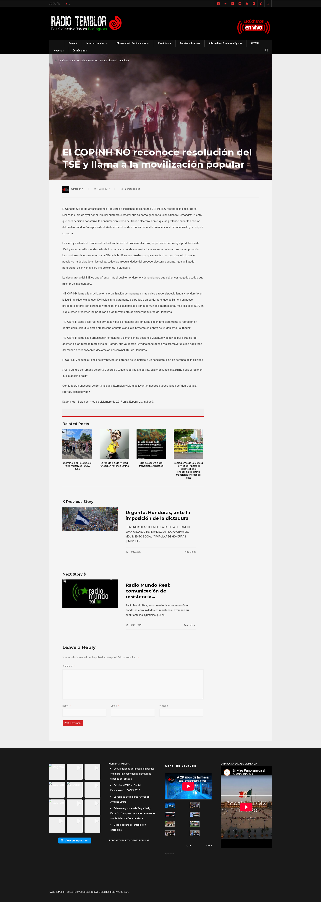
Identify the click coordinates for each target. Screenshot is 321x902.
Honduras (124, 60)
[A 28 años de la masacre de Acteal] (170, 805)
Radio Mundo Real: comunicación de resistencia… (148, 590)
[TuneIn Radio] (261, 3)
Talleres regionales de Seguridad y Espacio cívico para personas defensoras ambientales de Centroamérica (132, 813)
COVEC (255, 43)
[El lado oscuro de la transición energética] (151, 444)
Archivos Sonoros (190, 43)
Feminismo (164, 43)
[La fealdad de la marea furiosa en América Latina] (114, 444)
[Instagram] (239, 3)
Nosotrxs (59, 50)
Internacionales (95, 43)
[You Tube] (246, 3)
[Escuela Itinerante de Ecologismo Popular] (170, 824)
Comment (68, 666)
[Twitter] (225, 3)
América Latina (67, 60)
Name (66, 706)
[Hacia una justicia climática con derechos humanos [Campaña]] (170, 814)
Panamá (73, 43)
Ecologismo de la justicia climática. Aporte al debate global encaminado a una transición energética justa (188, 470)
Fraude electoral (108, 60)
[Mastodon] (268, 3)
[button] (57, 772)
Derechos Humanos (87, 60)
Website (163, 706)
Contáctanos (80, 50)
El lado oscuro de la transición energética (151, 464)
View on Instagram (76, 840)
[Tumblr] (253, 3)
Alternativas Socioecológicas (225, 43)
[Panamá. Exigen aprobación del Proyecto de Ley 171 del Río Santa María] (170, 833)
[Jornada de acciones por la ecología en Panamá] (195, 824)
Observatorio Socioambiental (132, 43)
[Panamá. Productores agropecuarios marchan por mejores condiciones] (195, 833)
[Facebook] (218, 3)
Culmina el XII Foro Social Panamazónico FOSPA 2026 (77, 465)
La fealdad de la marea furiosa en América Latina (91, 3)
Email (115, 706)
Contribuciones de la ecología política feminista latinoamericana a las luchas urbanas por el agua (132, 773)
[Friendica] (232, 3)
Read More (189, 551)
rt (82, 189)
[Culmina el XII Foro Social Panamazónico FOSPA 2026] (77, 444)
